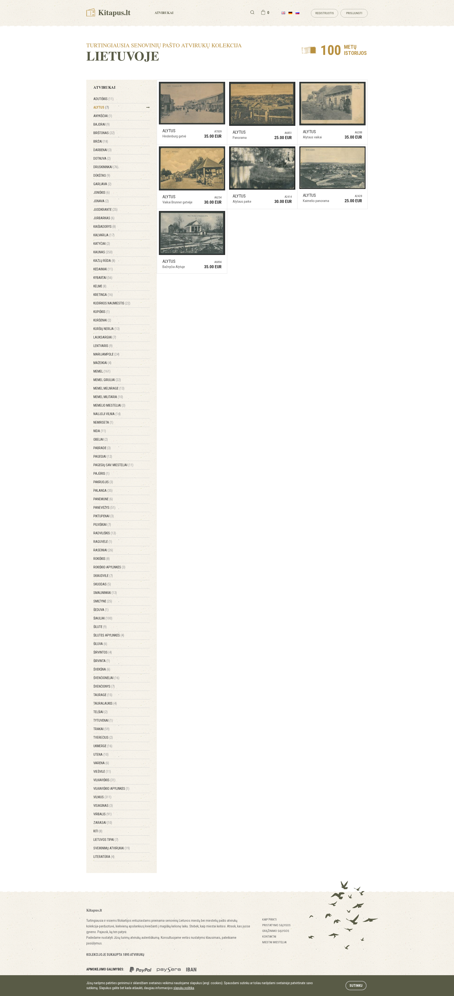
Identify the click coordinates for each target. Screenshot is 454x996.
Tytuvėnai (103, 720)
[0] (263, 12)
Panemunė (103, 499)
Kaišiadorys (104, 226)
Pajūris (101, 473)
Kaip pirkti (269, 919)
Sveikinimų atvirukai (111, 848)
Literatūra (103, 857)
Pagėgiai (102, 456)
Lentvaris (103, 346)
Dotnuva (102, 158)
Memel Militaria (108, 397)
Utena (101, 754)
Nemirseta (103, 422)
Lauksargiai (104, 337)
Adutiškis (103, 99)
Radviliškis (104, 533)
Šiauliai (102, 618)
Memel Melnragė (108, 388)
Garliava (102, 184)
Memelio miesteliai (109, 405)
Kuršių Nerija (106, 329)
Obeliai (100, 439)
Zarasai (102, 823)
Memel (101, 371)
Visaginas (103, 805)
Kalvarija (103, 235)
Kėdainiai (103, 269)
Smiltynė (102, 601)
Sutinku (355, 985)
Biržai (100, 141)
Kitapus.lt (113, 12)
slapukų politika (183, 988)
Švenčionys (104, 686)
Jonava (101, 201)
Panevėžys (104, 507)
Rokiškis (101, 559)
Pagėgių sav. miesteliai (113, 465)
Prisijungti (354, 13)
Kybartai (102, 278)
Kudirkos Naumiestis (111, 303)
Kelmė (99, 286)
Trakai (101, 729)
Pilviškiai (102, 525)
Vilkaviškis (104, 780)
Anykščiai (102, 116)
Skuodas (102, 584)
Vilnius (102, 797)
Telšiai (100, 712)
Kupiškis (101, 312)
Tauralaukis (105, 703)
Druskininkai (105, 167)
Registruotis (324, 13)
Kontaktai (269, 936)
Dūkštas (101, 175)
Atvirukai (164, 12)
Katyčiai (101, 244)
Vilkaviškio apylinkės (111, 788)
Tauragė (102, 695)
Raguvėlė (102, 542)
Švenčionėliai (106, 678)
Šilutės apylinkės (108, 635)
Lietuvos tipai (105, 840)
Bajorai (101, 124)
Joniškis (101, 192)
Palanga (103, 490)
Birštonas (104, 133)
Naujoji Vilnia (107, 414)
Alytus (101, 107)
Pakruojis (103, 482)
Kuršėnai (102, 320)
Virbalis (102, 814)
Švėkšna (101, 669)
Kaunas (103, 252)
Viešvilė (102, 771)
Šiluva (100, 644)
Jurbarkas (103, 218)
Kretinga (103, 295)
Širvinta (101, 661)
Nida (99, 431)
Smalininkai (105, 593)
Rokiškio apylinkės (109, 567)
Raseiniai (103, 550)
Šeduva (101, 610)
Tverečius (103, 737)
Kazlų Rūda (104, 261)
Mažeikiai (102, 363)
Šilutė (100, 627)
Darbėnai (102, 150)
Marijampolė (106, 354)
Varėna (101, 763)
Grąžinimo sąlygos (275, 931)
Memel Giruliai (107, 380)
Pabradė (102, 448)
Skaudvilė (103, 576)
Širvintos (102, 652)
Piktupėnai (103, 516)
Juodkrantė (105, 209)
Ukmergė (102, 746)
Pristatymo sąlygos (276, 925)
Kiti (97, 831)
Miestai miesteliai (274, 942)
